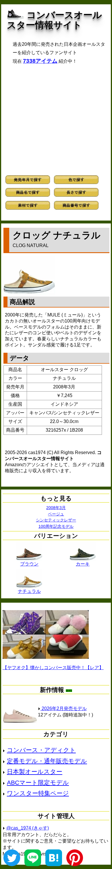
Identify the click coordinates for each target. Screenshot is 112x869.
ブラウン (29, 563)
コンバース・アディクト (41, 750)
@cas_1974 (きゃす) (27, 828)
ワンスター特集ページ (38, 793)
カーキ (83, 563)
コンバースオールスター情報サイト (54, 20)
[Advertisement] (56, 120)
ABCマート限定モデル (38, 782)
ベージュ (56, 514)
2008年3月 (56, 507)
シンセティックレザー (56, 520)
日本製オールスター (34, 771)
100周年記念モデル (56, 526)
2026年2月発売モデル (63, 708)
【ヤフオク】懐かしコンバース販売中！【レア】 (53, 667)
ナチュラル (29, 591)
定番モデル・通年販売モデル (47, 761)
